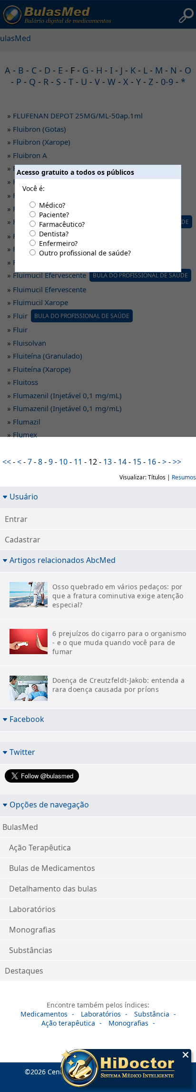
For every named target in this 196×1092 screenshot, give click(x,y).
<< (6, 461)
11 (78, 461)
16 (151, 461)
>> (177, 461)
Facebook (27, 719)
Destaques (24, 970)
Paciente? (54, 214)
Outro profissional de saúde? (85, 252)
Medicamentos (44, 1013)
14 (122, 461)
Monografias (32, 929)
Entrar (16, 519)
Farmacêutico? (62, 224)
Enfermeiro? (58, 243)
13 (107, 461)
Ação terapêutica (68, 1023)
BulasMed (20, 827)
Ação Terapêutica (40, 847)
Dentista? (54, 233)
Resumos (184, 477)
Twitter (22, 752)
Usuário (24, 496)
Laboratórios (32, 909)
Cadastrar (22, 539)
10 (63, 461)
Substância (151, 1013)
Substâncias (30, 950)
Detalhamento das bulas (53, 888)
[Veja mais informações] (125, 1069)
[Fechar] (185, 1054)
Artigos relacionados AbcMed (63, 560)
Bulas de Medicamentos (52, 868)
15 (137, 461)
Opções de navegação (49, 804)
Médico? (52, 205)
